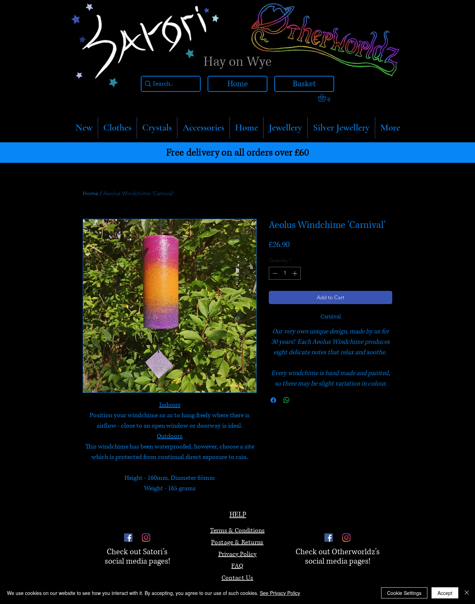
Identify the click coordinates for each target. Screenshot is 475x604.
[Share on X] (300, 400)
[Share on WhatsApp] (286, 400)
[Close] (466, 592)
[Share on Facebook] (273, 400)
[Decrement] (274, 273)
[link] (326, 98)
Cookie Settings (404, 592)
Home (90, 193)
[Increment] (295, 273)
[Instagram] (146, 537)
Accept (444, 592)
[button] (117, 127)
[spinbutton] (285, 273)
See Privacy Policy (280, 592)
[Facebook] (128, 537)
